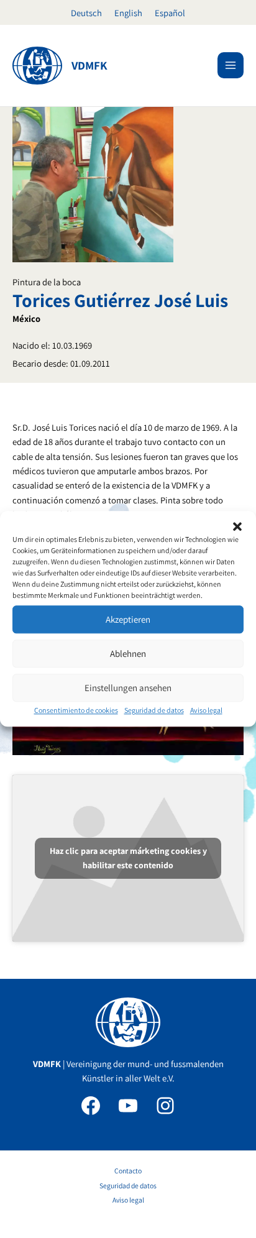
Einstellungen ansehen (128, 688)
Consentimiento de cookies (76, 710)
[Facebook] (91, 1105)
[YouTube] (128, 1105)
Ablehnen (128, 653)
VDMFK (89, 65)
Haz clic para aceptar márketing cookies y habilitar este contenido (128, 858)
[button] (237, 526)
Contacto (128, 1170)
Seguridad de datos (154, 710)
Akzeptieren (128, 619)
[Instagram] (165, 1105)
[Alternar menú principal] (230, 65)
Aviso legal (206, 710)
